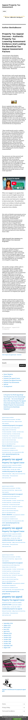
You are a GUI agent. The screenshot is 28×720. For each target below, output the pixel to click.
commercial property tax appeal (12, 425)
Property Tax (7, 376)
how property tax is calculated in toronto (10, 450)
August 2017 (7, 647)
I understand (17, 718)
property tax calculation (16, 465)
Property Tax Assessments (11, 382)
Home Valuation (8, 374)
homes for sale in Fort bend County (9, 439)
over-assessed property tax (10, 454)
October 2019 (7, 639)
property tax (6, 456)
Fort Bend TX (14, 437)
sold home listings (5, 475)
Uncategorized (5, 329)
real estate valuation (6, 469)
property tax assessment (7, 465)
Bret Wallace (18, 419)
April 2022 (7, 631)
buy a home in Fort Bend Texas (8, 421)
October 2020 (7, 637)
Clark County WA (5, 423)
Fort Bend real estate (16, 433)
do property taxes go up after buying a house (11, 427)
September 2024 (8, 623)
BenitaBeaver (7, 327)
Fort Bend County (20, 431)
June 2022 (6, 629)
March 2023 (7, 627)
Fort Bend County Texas (6, 433)
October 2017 (7, 643)
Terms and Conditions (8, 711)
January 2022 (7, 635)
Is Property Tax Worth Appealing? (13, 395)
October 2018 (7, 641)
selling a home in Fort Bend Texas (18, 473)
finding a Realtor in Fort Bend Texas (9, 429)
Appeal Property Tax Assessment (11, 6)
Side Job (6, 384)
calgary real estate (18, 421)
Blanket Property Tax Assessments (14, 405)
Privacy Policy (6, 707)
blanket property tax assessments (8, 419)
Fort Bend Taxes (5, 435)
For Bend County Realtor (7, 431)
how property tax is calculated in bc (9, 448)
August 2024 (7, 625)
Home (4, 704)
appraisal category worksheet (8, 417)
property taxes (6, 467)
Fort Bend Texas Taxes (6, 437)
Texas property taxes (14, 475)
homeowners (20, 437)
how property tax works (6, 452)
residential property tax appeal (12, 471)
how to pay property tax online (18, 452)
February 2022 (8, 633)
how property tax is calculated (18, 446)
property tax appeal (12, 459)
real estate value (13, 469)
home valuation (7, 446)
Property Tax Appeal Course (12, 378)
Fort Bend (14, 431)
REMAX (18, 469)
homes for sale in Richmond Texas (8, 512)
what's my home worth (6, 477)
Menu (4, 11)
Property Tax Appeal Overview (12, 380)
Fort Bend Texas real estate (14, 435)
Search (4, 363)
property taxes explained (17, 467)
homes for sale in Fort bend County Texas (10, 441)
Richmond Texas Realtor (6, 473)
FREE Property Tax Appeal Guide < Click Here (11, 354)
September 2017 (8, 645)
